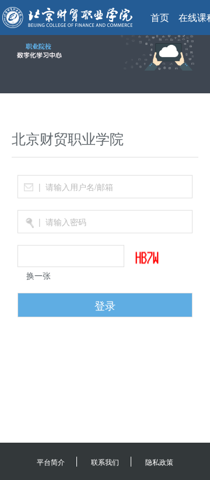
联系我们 (105, 462)
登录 (105, 305)
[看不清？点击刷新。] (153, 257)
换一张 (38, 275)
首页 (159, 17)
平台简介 (51, 462)
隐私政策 (159, 462)
